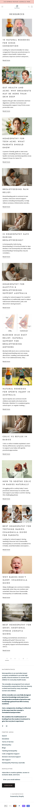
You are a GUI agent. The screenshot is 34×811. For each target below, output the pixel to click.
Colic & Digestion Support (10, 754)
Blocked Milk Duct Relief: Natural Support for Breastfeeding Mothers (15, 341)
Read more (6, 60)
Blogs (4, 748)
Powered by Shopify (17, 796)
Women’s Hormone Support (11, 757)
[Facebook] (2, 726)
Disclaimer (5, 739)
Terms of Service (7, 742)
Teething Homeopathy (9, 751)
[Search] (29, 6)
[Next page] (27, 659)
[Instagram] (6, 726)
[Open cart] (32, 6)
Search (4, 736)
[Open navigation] (2, 6)
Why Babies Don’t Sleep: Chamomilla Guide (15, 580)
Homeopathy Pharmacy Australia (13, 763)
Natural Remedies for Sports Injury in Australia (16, 391)
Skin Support (6, 760)
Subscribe (8, 785)
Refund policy (6, 745)
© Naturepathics (17, 794)
